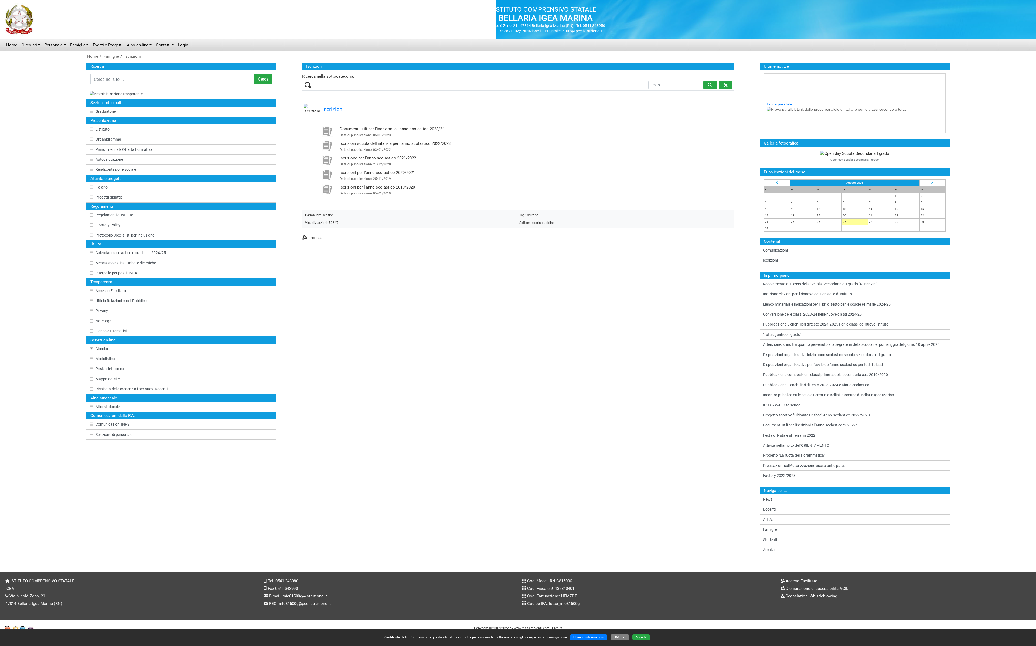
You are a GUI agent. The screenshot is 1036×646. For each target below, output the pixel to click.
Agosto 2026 (854, 182)
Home (11, 45)
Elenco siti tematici (111, 331)
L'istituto (103, 129)
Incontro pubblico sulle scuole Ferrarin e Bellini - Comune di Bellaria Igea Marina (828, 395)
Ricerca (97, 66)
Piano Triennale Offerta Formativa (124, 149)
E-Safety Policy (108, 225)
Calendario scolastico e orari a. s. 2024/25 (131, 253)
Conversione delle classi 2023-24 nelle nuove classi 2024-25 (812, 314)
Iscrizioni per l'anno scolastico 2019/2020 (377, 187)
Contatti (163, 45)
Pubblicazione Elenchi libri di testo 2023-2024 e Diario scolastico (816, 385)
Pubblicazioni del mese (784, 172)
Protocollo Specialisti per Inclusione (125, 235)
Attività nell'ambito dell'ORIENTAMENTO (796, 445)
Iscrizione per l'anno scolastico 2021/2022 (378, 158)
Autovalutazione (109, 159)
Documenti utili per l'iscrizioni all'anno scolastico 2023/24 (392, 129)
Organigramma (108, 139)
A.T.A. (768, 519)
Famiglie (78, 45)
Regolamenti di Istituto (114, 215)
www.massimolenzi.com (532, 628)
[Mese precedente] (777, 182)
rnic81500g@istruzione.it (304, 596)
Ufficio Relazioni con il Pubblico (121, 301)
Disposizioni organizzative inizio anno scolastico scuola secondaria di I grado (827, 355)
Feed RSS (315, 238)
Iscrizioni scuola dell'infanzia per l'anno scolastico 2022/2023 (395, 143)
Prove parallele (779, 92)
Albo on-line (137, 45)
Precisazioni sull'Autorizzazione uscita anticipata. (804, 465)
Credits (557, 628)
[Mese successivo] (932, 182)
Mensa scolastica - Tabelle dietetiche (126, 263)
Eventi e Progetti (107, 45)
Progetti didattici (109, 197)
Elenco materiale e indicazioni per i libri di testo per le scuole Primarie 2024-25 (827, 304)
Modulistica (105, 359)
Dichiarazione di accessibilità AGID (817, 588)
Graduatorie (106, 111)
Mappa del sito (108, 379)
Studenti (770, 540)
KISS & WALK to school (782, 405)
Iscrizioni (132, 56)
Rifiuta (620, 637)
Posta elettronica (110, 369)
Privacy (102, 311)
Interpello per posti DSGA (116, 273)
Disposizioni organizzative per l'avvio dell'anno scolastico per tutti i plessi (823, 365)
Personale (54, 45)
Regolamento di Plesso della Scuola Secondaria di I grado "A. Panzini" (820, 284)
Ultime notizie (776, 66)
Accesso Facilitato (111, 291)
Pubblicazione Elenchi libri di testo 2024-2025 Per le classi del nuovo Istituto (825, 324)
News (767, 499)
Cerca (263, 79)
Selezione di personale (114, 434)
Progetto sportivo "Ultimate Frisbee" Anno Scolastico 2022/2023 (816, 415)
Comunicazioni (775, 250)
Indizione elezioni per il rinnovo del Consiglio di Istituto (807, 294)
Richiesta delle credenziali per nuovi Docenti (132, 389)
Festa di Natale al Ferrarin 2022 (789, 435)
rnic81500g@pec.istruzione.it (305, 603)
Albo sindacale (108, 407)
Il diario (102, 187)
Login (183, 45)
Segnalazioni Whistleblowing (811, 596)
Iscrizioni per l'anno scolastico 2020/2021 (377, 172)
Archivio (769, 550)
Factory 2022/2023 (779, 475)
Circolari (29, 45)
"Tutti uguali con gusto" (782, 334)
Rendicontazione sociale (116, 169)
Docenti (769, 509)
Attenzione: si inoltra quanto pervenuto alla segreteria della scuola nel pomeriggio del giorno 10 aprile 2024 (851, 344)
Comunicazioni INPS (113, 424)
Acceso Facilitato (801, 581)
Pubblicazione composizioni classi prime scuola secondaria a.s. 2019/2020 (825, 374)
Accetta (641, 637)
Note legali (104, 321)
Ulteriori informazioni (588, 637)
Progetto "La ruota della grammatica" (794, 455)
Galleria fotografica (781, 143)
